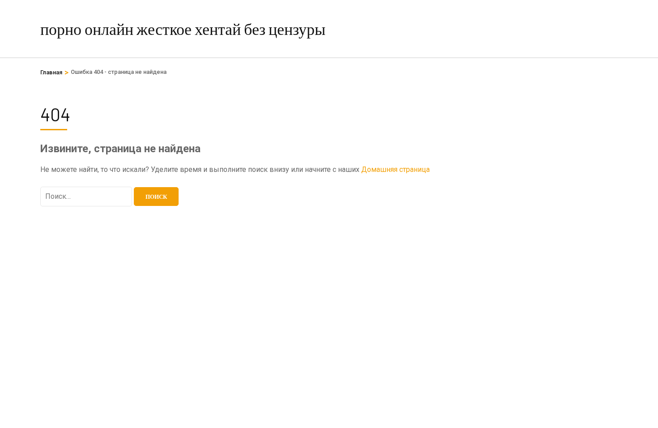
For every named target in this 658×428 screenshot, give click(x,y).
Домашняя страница (395, 169)
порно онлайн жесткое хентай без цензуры (182, 28)
